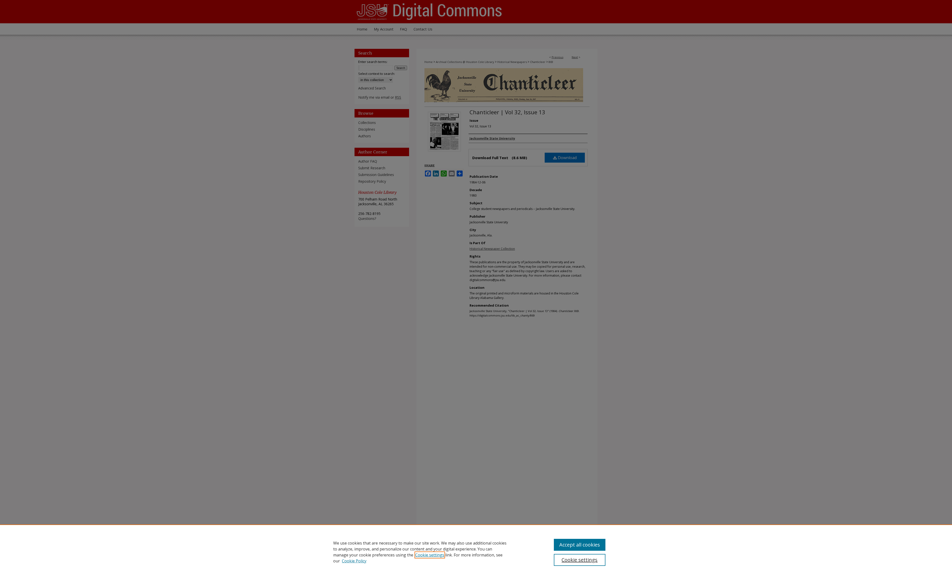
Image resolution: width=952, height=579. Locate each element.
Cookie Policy (354, 561)
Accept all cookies (579, 544)
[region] (476, 551)
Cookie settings (429, 555)
